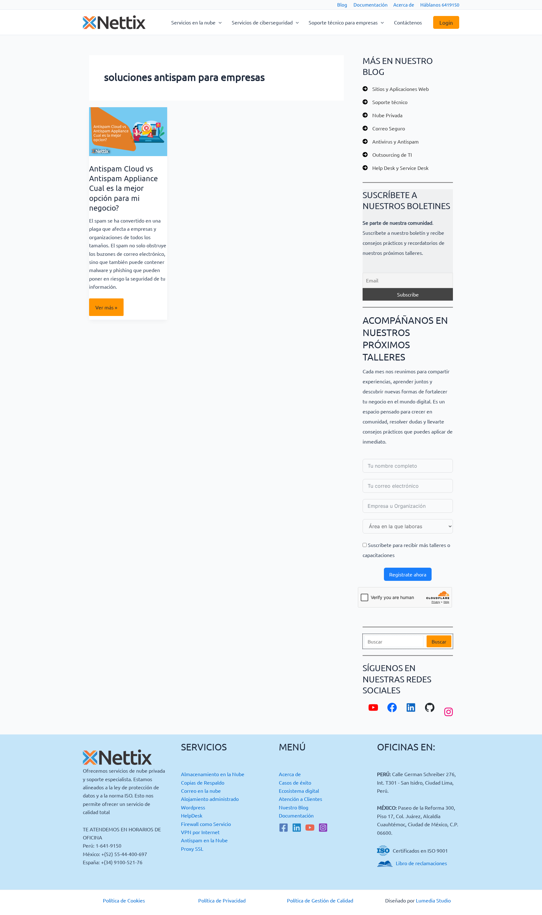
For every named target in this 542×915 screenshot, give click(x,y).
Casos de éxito (295, 782)
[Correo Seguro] (384, 128)
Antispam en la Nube (204, 840)
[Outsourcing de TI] (387, 155)
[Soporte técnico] (385, 102)
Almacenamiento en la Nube (212, 774)
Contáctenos (408, 22)
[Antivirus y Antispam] (391, 141)
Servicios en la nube (193, 22)
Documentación (370, 5)
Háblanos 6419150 (439, 5)
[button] (218, 22)
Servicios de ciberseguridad (262, 22)
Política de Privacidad (222, 900)
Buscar (439, 641)
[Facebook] (283, 827)
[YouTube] (310, 827)
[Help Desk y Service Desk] (395, 168)
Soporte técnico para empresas (343, 22)
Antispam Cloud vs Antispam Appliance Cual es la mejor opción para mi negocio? (123, 188)
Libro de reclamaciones (421, 863)
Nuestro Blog (293, 807)
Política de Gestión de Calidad (320, 900)
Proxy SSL (192, 848)
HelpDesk (191, 815)
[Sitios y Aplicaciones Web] (396, 89)
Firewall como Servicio (206, 824)
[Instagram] (323, 827)
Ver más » (106, 310)
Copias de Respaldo (202, 782)
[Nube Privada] (382, 115)
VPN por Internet (200, 832)
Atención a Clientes (300, 799)
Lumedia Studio (433, 900)
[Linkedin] (296, 827)
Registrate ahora (407, 574)
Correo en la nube (201, 790)
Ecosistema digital (299, 790)
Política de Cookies (124, 900)
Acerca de (403, 5)
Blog (342, 5)
